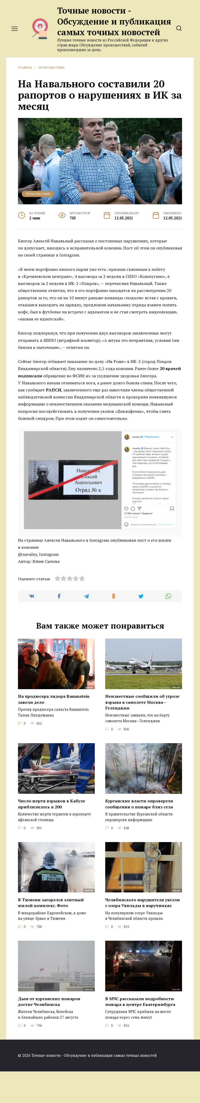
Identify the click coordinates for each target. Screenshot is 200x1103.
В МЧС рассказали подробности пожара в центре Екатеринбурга (140, 1001)
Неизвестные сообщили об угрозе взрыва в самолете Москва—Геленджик (142, 702)
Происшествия (38, 194)
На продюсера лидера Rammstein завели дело (54, 699)
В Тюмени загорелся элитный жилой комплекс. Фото (51, 902)
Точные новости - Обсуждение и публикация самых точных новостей (114, 21)
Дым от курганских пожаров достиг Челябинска (49, 1001)
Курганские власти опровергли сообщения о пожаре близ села (139, 803)
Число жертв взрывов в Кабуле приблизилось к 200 (51, 803)
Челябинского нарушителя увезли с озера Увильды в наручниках (142, 902)
